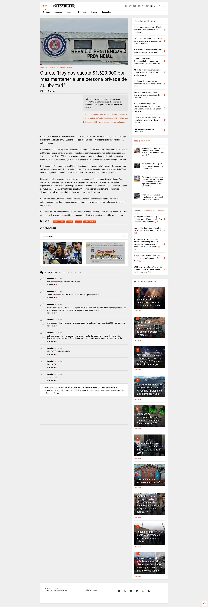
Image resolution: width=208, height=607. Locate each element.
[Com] (149, 590)
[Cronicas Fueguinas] (64, 7)
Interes (94, 12)
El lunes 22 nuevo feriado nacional (59, 258)
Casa (42, 68)
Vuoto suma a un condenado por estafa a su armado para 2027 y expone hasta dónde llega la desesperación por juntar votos (152, 181)
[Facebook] (126, 6)
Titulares (52, 68)
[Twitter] (139, 6)
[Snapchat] (143, 6)
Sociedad (58, 12)
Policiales (82, 12)
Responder (51, 285)
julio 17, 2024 (58, 278)
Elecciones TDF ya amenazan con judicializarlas (105, 122)
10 (138, 553)
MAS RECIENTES (142, 141)
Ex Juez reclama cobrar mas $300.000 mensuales (106, 114)
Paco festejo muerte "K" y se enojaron (105, 258)
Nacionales (106, 12)
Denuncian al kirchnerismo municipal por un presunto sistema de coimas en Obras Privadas (149, 328)
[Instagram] (130, 6)
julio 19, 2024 (58, 374)
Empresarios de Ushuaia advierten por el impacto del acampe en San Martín (152, 197)
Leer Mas (138, 311)
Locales (70, 12)
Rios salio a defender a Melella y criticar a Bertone (106, 118)
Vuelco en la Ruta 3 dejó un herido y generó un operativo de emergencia (152, 166)
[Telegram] (147, 6)
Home (47, 12)
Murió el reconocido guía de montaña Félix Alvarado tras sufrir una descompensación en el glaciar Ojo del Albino (149, 564)
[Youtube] (134, 6)
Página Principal (91, 590)
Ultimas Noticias (66, 68)
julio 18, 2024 (58, 304)
